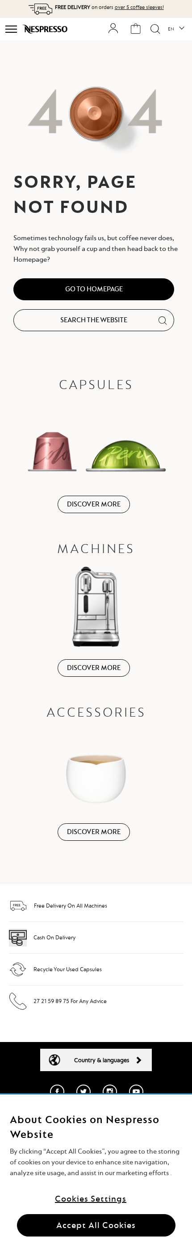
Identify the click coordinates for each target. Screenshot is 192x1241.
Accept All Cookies (96, 1225)
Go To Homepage (94, 289)
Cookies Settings (90, 1198)
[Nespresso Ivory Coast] (45, 29)
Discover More (94, 504)
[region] (96, 1167)
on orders (109, 7)
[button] (176, 29)
